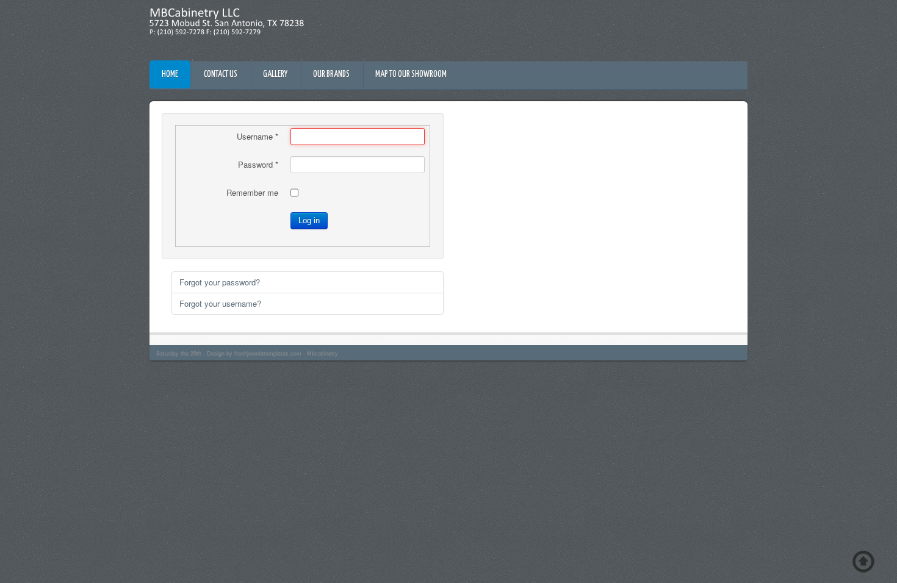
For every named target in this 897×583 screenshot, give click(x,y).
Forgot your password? (219, 282)
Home (170, 74)
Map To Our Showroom (411, 74)
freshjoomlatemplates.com (267, 353)
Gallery (275, 74)
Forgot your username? (220, 303)
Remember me (252, 192)
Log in (309, 220)
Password (258, 164)
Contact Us (220, 74)
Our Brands (331, 74)
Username (257, 136)
